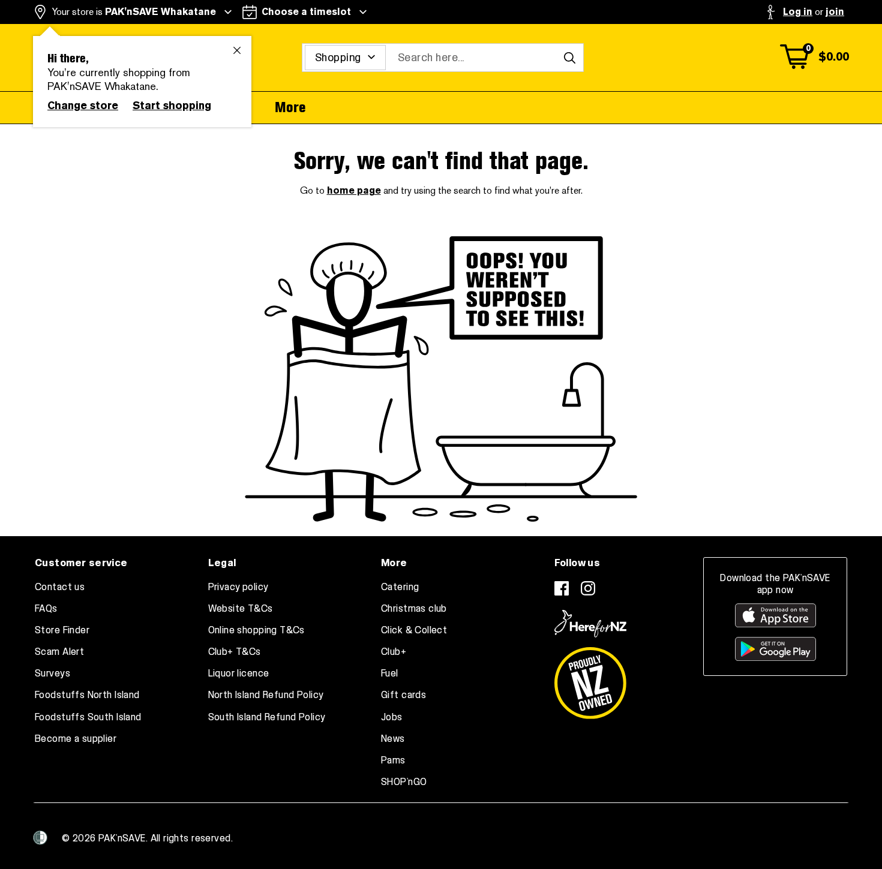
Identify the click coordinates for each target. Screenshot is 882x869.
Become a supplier (75, 739)
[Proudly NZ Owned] (590, 678)
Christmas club (414, 609)
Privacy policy (238, 587)
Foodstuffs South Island (88, 717)
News (393, 739)
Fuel (389, 673)
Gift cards (403, 695)
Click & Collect (414, 630)
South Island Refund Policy (267, 717)
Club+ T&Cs (234, 652)
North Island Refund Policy (266, 695)
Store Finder (62, 630)
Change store (82, 105)
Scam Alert (59, 652)
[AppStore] (775, 615)
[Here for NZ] (590, 624)
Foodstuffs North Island (87, 695)
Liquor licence (238, 673)
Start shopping (172, 105)
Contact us (60, 587)
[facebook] (561, 588)
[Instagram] (588, 588)
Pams (393, 760)
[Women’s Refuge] (40, 837)
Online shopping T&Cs (256, 630)
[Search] (569, 57)
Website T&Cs (240, 609)
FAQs (46, 609)
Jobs (392, 717)
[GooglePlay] (775, 649)
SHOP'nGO (404, 782)
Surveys (52, 673)
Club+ (393, 652)
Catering (400, 587)
